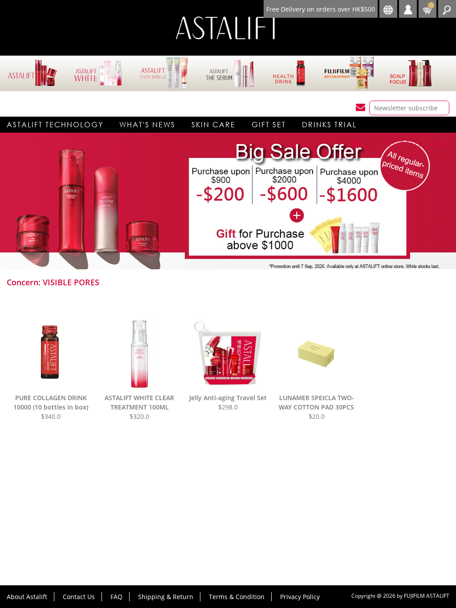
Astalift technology (55, 124)
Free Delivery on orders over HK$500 (320, 9)
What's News (147, 124)
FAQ (116, 596)
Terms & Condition (237, 596)
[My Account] (408, 9)
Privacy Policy (300, 596)
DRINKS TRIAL (329, 124)
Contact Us (79, 596)
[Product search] (447, 9)
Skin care (213, 124)
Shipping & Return (165, 596)
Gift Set (269, 124)
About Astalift (27, 596)
